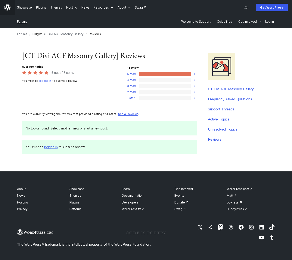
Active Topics (218, 119)
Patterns (75, 209)
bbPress (234, 202)
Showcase (76, 189)
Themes (75, 195)
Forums (22, 21)
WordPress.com (240, 189)
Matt (232, 195)
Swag (180, 209)
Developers (130, 202)
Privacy (22, 209)
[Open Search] (246, 7)
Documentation (132, 195)
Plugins (74, 202)
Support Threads (221, 109)
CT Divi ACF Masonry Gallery (63, 34)
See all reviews (128, 114)
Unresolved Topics (222, 129)
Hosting (22, 202)
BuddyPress (237, 209)
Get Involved (183, 189)
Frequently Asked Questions (230, 99)
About (21, 189)
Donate (181, 202)
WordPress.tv (133, 209)
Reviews (214, 139)
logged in (45, 80)
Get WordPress (272, 7)
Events (179, 195)
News (21, 195)
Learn (126, 189)
